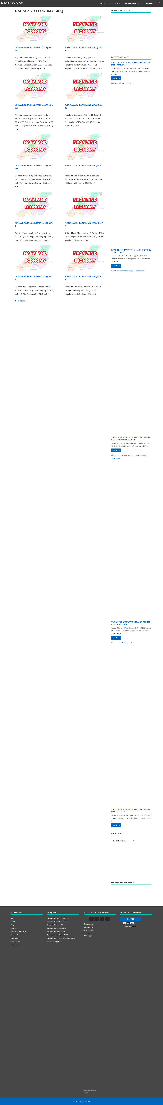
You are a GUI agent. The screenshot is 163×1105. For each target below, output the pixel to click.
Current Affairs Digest (18, 931)
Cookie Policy (15, 941)
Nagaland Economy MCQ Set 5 (84, 278)
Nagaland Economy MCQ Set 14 (34, 49)
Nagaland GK (12, 3)
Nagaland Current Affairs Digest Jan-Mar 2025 (130, 810)
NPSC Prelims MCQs (54, 941)
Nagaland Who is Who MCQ (56, 921)
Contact (150, 3)
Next (23, 300)
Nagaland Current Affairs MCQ (58, 918)
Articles (114, 3)
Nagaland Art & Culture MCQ (57, 935)
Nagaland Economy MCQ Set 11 (84, 106)
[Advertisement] (131, 33)
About (13, 921)
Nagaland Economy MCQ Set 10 (34, 167)
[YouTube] (96, 919)
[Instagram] (107, 919)
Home (102, 3)
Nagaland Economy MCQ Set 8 (34, 224)
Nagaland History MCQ (55, 925)
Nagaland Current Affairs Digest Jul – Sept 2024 (130, 623)
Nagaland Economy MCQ (56, 931)
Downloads (14, 935)
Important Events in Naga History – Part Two (131, 251)
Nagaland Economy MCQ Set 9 (84, 167)
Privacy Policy (15, 945)
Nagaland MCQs (132, 3)
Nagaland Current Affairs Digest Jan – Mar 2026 (130, 63)
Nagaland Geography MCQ (56, 928)
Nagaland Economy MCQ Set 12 (34, 106)
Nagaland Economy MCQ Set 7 (84, 224)
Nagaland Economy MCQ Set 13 (84, 49)
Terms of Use (15, 938)
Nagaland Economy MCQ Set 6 (34, 278)
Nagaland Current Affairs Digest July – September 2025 (130, 438)
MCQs (13, 925)
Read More (116, 78)
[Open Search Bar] (160, 3)
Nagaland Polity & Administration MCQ (61, 938)
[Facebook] (91, 919)
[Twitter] (102, 919)
